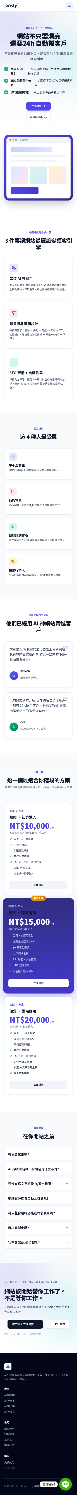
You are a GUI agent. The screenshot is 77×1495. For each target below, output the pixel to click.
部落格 (8, 1439)
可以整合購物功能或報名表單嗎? (31, 1213)
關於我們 (9, 1429)
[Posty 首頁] (11, 5)
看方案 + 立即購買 (23, 1324)
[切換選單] (69, 5)
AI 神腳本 (9, 1411)
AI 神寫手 (9, 1400)
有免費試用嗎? (18, 1154)
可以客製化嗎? (18, 1227)
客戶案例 (9, 1434)
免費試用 (9, 1462)
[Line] (65, 1484)
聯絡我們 (9, 1445)
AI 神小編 (9, 1406)
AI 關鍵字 (9, 1395)
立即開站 (36, 106)
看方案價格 (36, 117)
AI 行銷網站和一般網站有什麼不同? (33, 1169)
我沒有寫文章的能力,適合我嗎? (30, 1183)
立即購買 (38, 885)
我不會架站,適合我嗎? (24, 1242)
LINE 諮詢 (59, 1324)
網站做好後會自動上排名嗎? (28, 1198)
